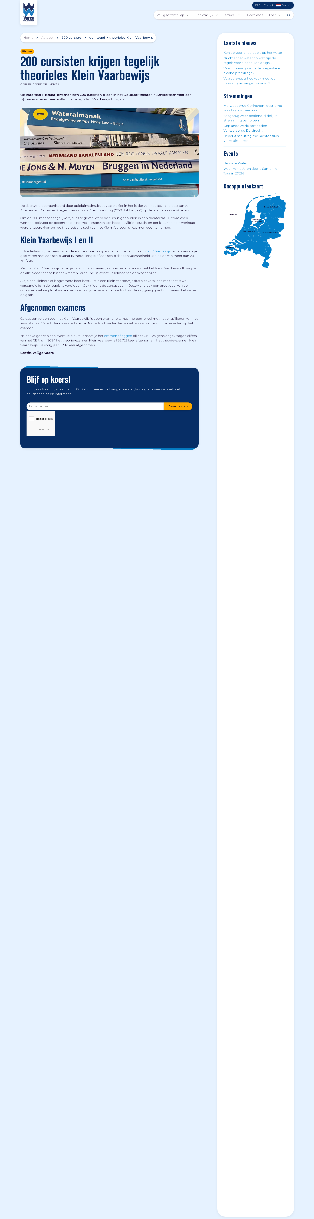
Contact (268, 5)
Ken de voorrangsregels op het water (253, 52)
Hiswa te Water (235, 163)
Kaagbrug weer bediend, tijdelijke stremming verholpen (250, 118)
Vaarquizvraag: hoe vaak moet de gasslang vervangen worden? (249, 80)
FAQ (258, 5)
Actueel (47, 37)
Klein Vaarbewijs (157, 251)
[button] (283, 5)
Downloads (255, 15)
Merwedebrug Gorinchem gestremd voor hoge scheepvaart (253, 108)
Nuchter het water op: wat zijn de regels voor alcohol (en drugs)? (250, 60)
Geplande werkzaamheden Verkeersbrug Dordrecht (245, 128)
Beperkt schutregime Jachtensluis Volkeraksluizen (251, 138)
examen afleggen (118, 336)
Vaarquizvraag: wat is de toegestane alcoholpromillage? (252, 70)
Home (28, 37)
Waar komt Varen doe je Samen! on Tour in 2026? (251, 171)
